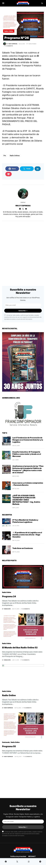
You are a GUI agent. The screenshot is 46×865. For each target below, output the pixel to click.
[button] (3, 3)
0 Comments (9, 46)
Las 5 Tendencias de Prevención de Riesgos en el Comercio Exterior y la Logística (27, 440)
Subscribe (22, 311)
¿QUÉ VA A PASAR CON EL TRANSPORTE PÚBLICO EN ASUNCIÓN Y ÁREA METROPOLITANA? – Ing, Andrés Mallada (26, 499)
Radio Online (8, 31)
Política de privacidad (18, 856)
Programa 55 (9, 746)
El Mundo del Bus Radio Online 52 (20, 647)
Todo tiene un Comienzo (22, 548)
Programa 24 (9, 596)
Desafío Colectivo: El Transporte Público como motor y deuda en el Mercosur (26, 454)
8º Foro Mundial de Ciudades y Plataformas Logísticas (25, 521)
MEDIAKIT (32, 856)
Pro (5, 155)
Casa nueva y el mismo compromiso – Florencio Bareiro (27, 484)
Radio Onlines (15, 155)
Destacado (6, 742)
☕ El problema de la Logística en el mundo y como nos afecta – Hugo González (27, 534)
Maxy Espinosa (23, 206)
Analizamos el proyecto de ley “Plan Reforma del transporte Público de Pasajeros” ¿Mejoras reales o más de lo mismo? (27, 469)
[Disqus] (23, 250)
